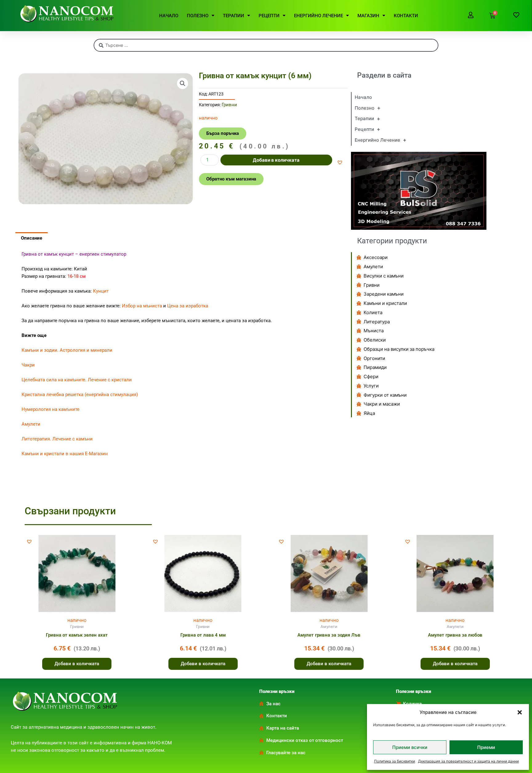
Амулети (31, 424)
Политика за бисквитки (394, 761)
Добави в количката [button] (76, 663)
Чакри (28, 365)
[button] (520, 712)
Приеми (486, 747)
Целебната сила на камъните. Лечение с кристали (77, 379)
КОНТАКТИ (406, 15)
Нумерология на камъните (50, 409)
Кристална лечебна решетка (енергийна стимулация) (80, 394)
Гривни (229, 104)
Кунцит (101, 291)
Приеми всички (409, 747)
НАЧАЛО (168, 15)
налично (77, 620)
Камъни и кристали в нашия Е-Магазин (65, 453)
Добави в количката (276, 160)
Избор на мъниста (142, 306)
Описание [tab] (31, 238)
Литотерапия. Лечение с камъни (57, 439)
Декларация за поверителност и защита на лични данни (468, 761)
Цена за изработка (187, 306)
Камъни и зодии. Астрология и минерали (67, 350)
